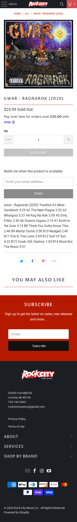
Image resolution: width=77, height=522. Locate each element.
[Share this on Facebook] (32, 261)
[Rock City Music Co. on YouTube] (49, 471)
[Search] (62, 4)
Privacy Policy (17, 419)
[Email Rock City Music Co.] (28, 471)
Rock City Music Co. (26, 508)
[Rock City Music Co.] (38, 4)
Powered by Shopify (16, 512)
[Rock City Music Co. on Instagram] (42, 471)
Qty (6, 130)
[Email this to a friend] (54, 261)
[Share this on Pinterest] (43, 261)
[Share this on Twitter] (21, 261)
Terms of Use (16, 426)
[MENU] (2, 4)
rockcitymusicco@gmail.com (26, 406)
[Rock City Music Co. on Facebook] (35, 471)
